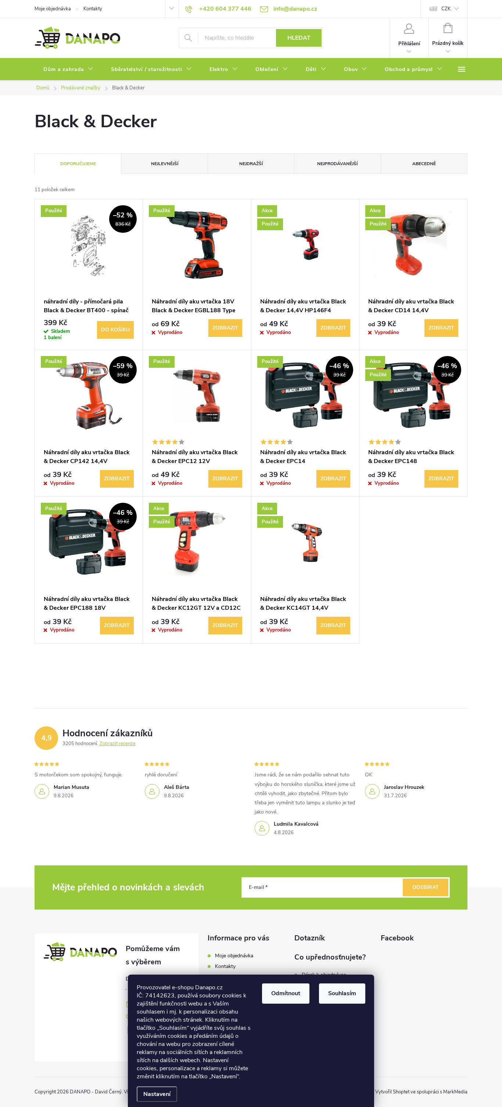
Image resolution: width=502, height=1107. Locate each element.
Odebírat (425, 887)
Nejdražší (251, 164)
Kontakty (92, 9)
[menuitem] (68, 69)
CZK (446, 9)
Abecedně (424, 164)
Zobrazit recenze (118, 743)
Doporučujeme (78, 164)
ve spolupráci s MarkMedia (438, 1092)
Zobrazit (225, 327)
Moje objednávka (53, 9)
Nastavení (157, 1094)
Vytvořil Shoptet (392, 1092)
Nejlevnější (164, 164)
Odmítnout (285, 993)
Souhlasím (342, 993)
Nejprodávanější (337, 164)
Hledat (299, 38)
